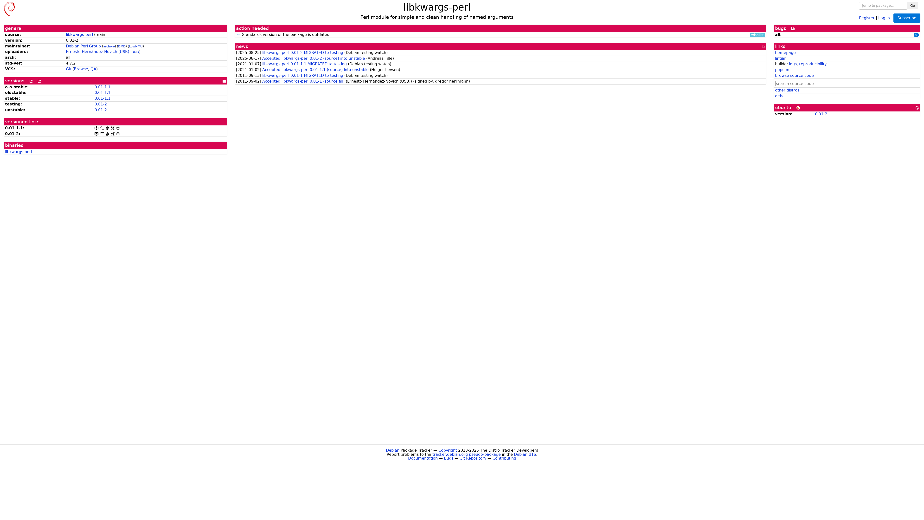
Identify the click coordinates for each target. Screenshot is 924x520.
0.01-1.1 (102, 87)
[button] (238, 34)
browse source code (794, 75)
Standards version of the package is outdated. (502, 35)
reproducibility (813, 64)
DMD (122, 46)
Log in (884, 17)
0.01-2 (101, 104)
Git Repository (473, 458)
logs (793, 64)
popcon (782, 69)
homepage (785, 52)
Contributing (504, 458)
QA (93, 69)
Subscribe (907, 18)
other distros (787, 90)
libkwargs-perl (79, 34)
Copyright (447, 450)
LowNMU (136, 46)
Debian (392, 450)
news (242, 46)
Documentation (423, 458)
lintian (781, 58)
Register (867, 17)
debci (780, 96)
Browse (81, 69)
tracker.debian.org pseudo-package (466, 454)
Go (912, 5)
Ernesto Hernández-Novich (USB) (97, 51)
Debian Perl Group (83, 46)
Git (68, 69)
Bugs (448, 458)
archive (109, 46)
